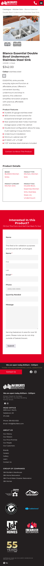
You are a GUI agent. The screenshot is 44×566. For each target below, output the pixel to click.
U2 (30, 195)
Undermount (29, 198)
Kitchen (27, 174)
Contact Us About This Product (18, 152)
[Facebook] (31, 372)
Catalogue (7, 9)
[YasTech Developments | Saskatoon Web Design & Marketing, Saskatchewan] (5, 563)
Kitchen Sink (18, 9)
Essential (28, 189)
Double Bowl (29, 186)
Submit (11, 346)
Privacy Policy (8, 559)
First (7, 262)
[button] (41, 3)
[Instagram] (35, 372)
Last (7, 270)
